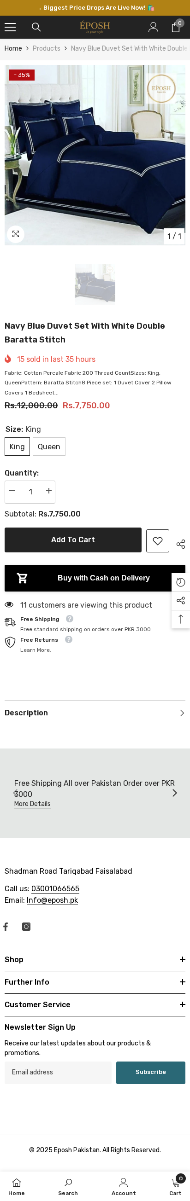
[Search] (36, 27)
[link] (157, 540)
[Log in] (153, 27)
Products (46, 48)
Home (13, 48)
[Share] (177, 542)
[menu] (10, 27)
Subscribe (151, 1071)
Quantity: (22, 473)
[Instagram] (26, 927)
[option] (95, 8)
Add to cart (73, 539)
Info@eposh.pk (52, 900)
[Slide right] (174, 794)
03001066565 (55, 888)
